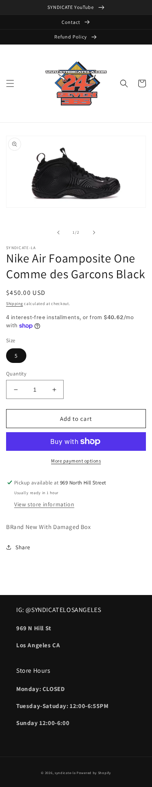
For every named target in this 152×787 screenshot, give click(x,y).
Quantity (16, 373)
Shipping (14, 303)
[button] (10, 83)
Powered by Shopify (94, 772)
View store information (44, 504)
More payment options (76, 461)
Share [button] (22, 547)
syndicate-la (65, 772)
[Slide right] (94, 232)
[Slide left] (58, 232)
